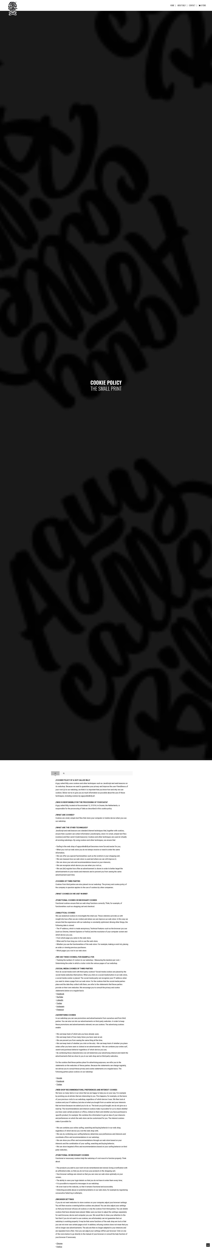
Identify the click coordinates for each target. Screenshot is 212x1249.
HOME (172, 5)
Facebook (60, 994)
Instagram (60, 1006)
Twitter (59, 1003)
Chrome (59, 1243)
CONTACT (192, 5)
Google (59, 1078)
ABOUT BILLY (181, 5)
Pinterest (60, 1010)
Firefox (59, 1247)
